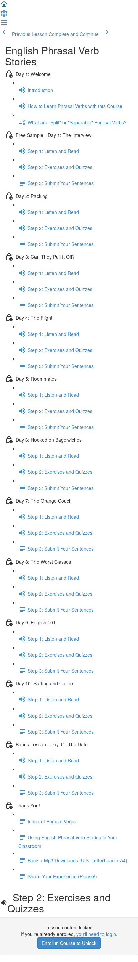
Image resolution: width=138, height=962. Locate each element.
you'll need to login (96, 934)
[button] (4, 6)
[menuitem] (4, 15)
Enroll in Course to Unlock (69, 943)
